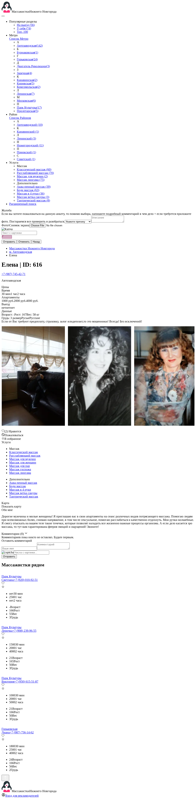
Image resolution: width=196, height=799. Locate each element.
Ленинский (26, 138)
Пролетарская (27, 111)
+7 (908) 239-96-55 (24, 630)
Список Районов (20, 117)
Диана (6, 732)
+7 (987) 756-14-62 (22, 732)
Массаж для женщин (22, 462)
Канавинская (27, 80)
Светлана (8, 579)
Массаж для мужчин (32, 176)
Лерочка (7, 630)
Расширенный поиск (22, 203)
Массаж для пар (19, 466)
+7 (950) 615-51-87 (26, 681)
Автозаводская (30, 45)
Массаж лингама (30, 179)
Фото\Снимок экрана (15, 225)
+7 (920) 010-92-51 (26, 579)
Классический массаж (34, 169)
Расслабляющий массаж (35, 173)
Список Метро (18, 38)
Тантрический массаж (33, 200)
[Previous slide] (8, 376)
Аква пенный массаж (34, 186)
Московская (26, 100)
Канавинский (28, 131)
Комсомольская (28, 87)
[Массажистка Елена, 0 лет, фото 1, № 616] (98, 376)
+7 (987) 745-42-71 (13, 274)
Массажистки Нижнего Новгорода (32, 248)
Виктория (8, 681)
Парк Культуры (29, 107)
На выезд (26, 25)
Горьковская (27, 59)
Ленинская (25, 93)
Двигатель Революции (33, 66)
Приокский (26, 152)
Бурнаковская (27, 52)
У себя (24, 28)
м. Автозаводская (20, 251)
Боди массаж (28, 190)
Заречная (24, 73)
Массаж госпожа (20, 469)
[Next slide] (188, 376)
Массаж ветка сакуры (33, 197)
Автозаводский (30, 124)
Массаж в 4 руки (30, 193)
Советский (26, 159)
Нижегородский (30, 145)
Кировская (25, 83)
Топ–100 (22, 31)
